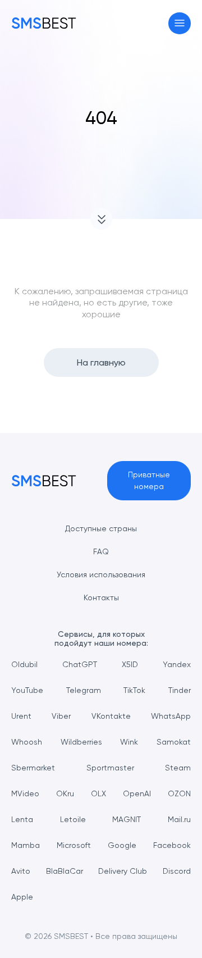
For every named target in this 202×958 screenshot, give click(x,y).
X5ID (130, 664)
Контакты (101, 597)
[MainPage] (43, 23)
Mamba (25, 845)
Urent (21, 715)
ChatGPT (79, 664)
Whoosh (26, 741)
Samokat (174, 741)
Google (122, 845)
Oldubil (24, 664)
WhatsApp (171, 715)
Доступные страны (101, 528)
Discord (177, 870)
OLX (98, 793)
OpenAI (137, 793)
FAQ (101, 551)
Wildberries (81, 741)
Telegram (83, 690)
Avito (20, 870)
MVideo (25, 793)
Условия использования (101, 574)
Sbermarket (33, 767)
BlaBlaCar (64, 870)
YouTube (27, 690)
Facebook (172, 845)
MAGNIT (126, 819)
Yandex (177, 664)
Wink (129, 741)
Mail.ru (179, 819)
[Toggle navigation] (179, 23)
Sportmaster (110, 767)
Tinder (179, 690)
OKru (65, 793)
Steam (178, 767)
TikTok (134, 690)
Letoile (73, 819)
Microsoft (74, 845)
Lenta (22, 819)
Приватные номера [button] (149, 480)
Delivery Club (122, 870)
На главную (101, 362)
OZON (179, 793)
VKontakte (111, 715)
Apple (22, 896)
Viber (61, 715)
